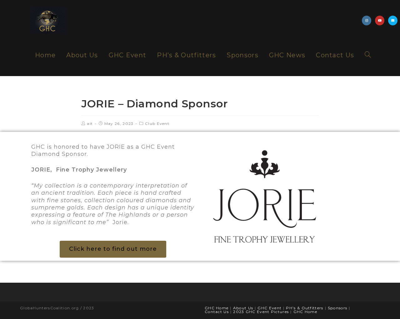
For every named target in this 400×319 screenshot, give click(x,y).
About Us (243, 308)
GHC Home (216, 308)
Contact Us (217, 311)
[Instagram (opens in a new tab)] (366, 20)
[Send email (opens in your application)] (393, 20)
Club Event (157, 123)
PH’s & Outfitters (304, 308)
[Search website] (367, 55)
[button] (113, 249)
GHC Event (270, 308)
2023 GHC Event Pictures (261, 311)
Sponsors (337, 308)
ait (90, 123)
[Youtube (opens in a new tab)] (379, 20)
